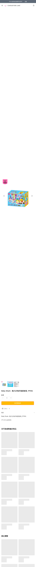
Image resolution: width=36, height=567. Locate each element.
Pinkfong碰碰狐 (6, 420)
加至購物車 (17, 403)
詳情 (26, 1)
